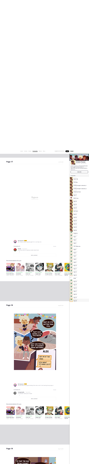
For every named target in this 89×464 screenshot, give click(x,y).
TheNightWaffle (21, 244)
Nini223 (19, 100)
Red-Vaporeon (21, 92)
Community (35, 3)
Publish (72, 3)
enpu (19, 399)
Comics (25, 3)
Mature (40, 3)
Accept (73, 458)
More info (13, 458)
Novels (30, 3)
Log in (67, 3)
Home (21, 3)
